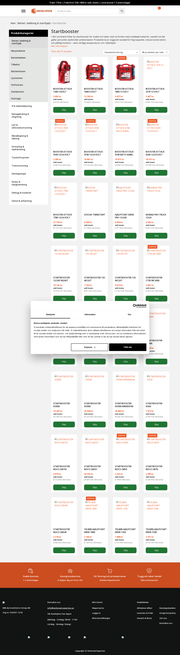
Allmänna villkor (144, 608)
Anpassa (88, 347)
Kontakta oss (165, 623)
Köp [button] (64, 109)
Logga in (96, 613)
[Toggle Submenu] (43, 42)
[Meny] (23, 11)
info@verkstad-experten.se (60, 608)
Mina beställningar (101, 618)
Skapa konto (98, 608)
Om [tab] (129, 314)
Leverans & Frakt (145, 613)
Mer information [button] (59, 46)
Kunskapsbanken (167, 608)
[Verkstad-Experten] (41, 9)
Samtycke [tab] (50, 314)
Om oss (163, 618)
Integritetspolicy (167, 613)
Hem (13, 23)
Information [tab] (90, 314)
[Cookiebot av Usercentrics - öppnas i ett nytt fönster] (134, 306)
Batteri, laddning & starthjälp (34, 23)
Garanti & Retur (144, 618)
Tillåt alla (128, 347)
